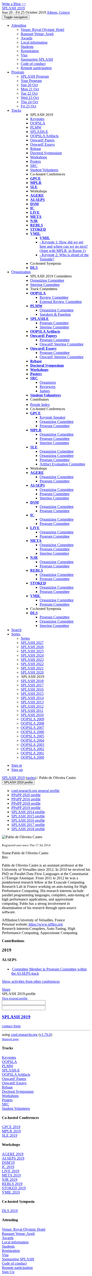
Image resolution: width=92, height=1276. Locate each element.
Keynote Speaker (52, 417)
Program (17, 72)
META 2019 (11, 1175)
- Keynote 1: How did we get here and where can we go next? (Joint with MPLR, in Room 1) (64, 246)
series (31, 778)
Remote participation (36, 68)
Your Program (31, 81)
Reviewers (47, 387)
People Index (40, 405)
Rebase (35, 149)
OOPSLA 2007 (32, 728)
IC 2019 (8, 1167)
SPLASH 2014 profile (28, 812)
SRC (34, 166)
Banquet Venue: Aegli (37, 34)
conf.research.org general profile (35, 791)
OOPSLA (37, 123)
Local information (34, 42)
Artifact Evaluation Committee (62, 464)
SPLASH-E (39, 132)
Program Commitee (54, 323)
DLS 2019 (10, 1211)
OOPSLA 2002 (32, 749)
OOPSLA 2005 (32, 736)
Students (27, 47)
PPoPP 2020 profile (26, 795)
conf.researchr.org (24, 1035)
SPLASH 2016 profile (28, 820)
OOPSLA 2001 (32, 753)
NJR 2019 (9, 1180)
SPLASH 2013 (32, 702)
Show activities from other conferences (31, 981)
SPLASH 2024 (32, 655)
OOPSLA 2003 (32, 745)
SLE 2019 (9, 1135)
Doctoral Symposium (46, 153)
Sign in (16, 765)
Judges (45, 391)
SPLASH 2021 (32, 668)
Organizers (48, 382)
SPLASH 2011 (32, 711)
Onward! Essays (42, 144)
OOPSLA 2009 (32, 719)
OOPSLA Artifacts (44, 136)
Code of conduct (33, 64)
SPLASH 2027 (32, 643)
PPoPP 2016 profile (26, 799)
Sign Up (8, 1272)
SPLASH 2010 (32, 715)
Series (25, 638)
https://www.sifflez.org (45, 924)
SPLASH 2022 (32, 664)
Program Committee (55, 340)
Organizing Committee (47, 280)
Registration (30, 51)
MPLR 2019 (11, 1131)
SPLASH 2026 (32, 647)
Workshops (38, 157)
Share (6, 989)
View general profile (15, 998)
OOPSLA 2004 (32, 740)
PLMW (36, 127)
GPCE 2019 (11, 1127)
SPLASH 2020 (32, 672)
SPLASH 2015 (32, 694)
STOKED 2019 (14, 1188)
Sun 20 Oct (29, 85)
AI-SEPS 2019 (13, 1158)
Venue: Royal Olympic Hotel (42, 30)
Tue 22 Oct (29, 93)
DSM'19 (8, 1163)
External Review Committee (61, 302)
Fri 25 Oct (28, 106)
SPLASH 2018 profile (28, 829)
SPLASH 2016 (32, 689)
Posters (35, 161)
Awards (26, 38)
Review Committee (54, 297)
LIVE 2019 (10, 1171)
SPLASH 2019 (13, 778)
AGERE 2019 (12, 1154)
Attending (18, 25)
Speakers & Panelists (55, 314)
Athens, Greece (58, 12)
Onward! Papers (42, 140)
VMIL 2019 (11, 1192)
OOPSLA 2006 (32, 732)
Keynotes (37, 119)
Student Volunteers (44, 170)
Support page (10, 1039)
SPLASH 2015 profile (28, 816)
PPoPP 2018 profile (26, 803)
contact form (11, 1026)
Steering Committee (45, 285)
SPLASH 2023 (32, 660)
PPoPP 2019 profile (26, 808)
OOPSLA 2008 (32, 723)
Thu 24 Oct (29, 102)
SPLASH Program (35, 76)
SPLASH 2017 (32, 685)
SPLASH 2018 (32, 681)
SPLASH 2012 (32, 706)
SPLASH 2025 (32, 651)
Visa (24, 55)
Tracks (16, 110)
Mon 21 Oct (30, 89)
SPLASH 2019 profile (18, 782)
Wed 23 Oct (30, 98)
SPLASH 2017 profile (28, 825)
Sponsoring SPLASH (37, 59)
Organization (21, 272)
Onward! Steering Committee (62, 344)
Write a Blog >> (14, 4)
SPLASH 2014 (32, 698)
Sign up (17, 770)
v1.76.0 (45, 1035)
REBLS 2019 (12, 1184)
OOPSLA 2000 (32, 757)
